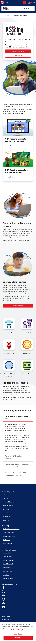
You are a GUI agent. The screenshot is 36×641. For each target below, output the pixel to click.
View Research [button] (18, 305)
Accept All (18, 637)
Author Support (7, 556)
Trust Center (7, 520)
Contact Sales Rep (8, 532)
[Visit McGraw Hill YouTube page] (3, 595)
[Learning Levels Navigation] (7, 2)
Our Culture (6, 513)
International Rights (9, 560)
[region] (18, 631)
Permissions (6, 567)
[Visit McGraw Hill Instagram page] (3, 599)
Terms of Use (5, 616)
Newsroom (6, 509)
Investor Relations (8, 505)
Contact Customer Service (11, 529)
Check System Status (9, 536)
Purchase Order (8, 571)
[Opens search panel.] (24, 2)
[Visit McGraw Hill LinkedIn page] (3, 607)
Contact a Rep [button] (18, 55)
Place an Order (7, 543)
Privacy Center (6, 619)
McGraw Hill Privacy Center (18, 629)
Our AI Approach (8, 564)
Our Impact (6, 516)
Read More (10, 146)
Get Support (6, 540)
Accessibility (7, 553)
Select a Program (17, 51)
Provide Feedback (8, 578)
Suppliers (6, 575)
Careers (5, 498)
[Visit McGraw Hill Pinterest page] (3, 603)
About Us (5, 494)
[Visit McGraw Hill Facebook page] (3, 587)
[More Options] (34, 2)
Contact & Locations (9, 502)
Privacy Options (18, 634)
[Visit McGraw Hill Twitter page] (3, 591)
